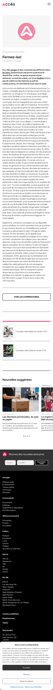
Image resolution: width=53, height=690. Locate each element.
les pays (6, 72)
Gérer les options (26, 681)
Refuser (26, 674)
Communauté (46, 386)
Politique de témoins (17, 687)
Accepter (26, 667)
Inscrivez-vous (41, 462)
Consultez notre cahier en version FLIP (31, 350)
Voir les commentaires (26, 297)
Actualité (6, 386)
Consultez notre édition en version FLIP (31, 331)
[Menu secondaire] (49, 4)
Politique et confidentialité (33, 687)
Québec (40, 78)
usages (13, 70)
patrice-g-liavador (13, 61)
